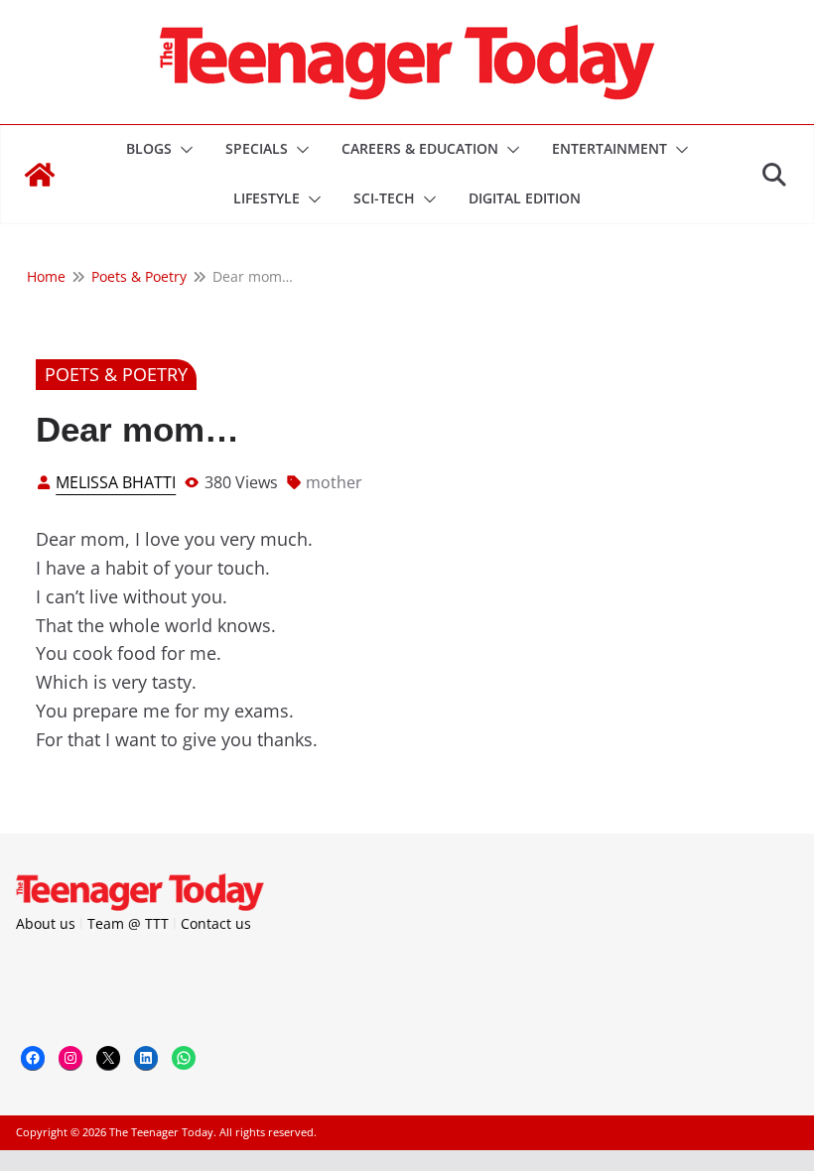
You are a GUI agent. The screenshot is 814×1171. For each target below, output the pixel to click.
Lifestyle (266, 198)
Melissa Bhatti (116, 482)
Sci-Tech (384, 198)
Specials (256, 148)
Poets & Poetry (116, 374)
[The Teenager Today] (40, 174)
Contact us (216, 923)
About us (45, 923)
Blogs (149, 148)
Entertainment (609, 148)
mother (334, 482)
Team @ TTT (128, 923)
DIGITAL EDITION (525, 198)
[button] (183, 150)
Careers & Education (419, 148)
